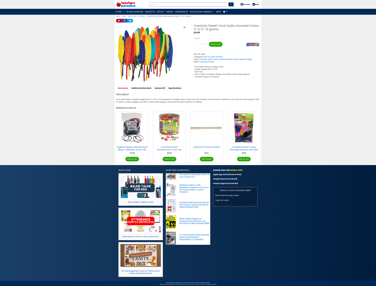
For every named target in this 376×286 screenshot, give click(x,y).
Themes (169, 11)
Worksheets (181, 11)
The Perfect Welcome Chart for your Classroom (194, 175)
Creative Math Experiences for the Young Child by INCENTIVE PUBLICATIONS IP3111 (194, 204)
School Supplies (134, 11)
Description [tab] (123, 88)
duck (216, 59)
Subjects (150, 11)
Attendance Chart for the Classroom (140, 236)
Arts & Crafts (209, 57)
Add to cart (216, 44)
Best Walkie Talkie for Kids (140, 202)
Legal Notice (163, 284)
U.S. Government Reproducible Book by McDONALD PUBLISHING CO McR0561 (194, 237)
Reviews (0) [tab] (160, 88)
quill (236, 59)
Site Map (169, 284)
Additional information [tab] (141, 88)
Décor (160, 11)
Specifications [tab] (174, 88)
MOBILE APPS (236, 170)
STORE (119, 11)
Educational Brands (201, 11)
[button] (184, 27)
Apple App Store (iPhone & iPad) (227, 174)
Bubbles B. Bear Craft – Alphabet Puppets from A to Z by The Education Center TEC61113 (193, 188)
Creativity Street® (206, 59)
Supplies (242, 59)
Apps (218, 11)
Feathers (219, 57)
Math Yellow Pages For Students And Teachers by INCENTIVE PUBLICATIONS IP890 (194, 221)
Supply (249, 59)
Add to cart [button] (132, 159)
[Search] (231, 4)
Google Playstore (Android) (225, 179)
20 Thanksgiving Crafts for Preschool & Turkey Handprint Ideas (141, 272)
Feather (222, 59)
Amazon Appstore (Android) (225, 183)
